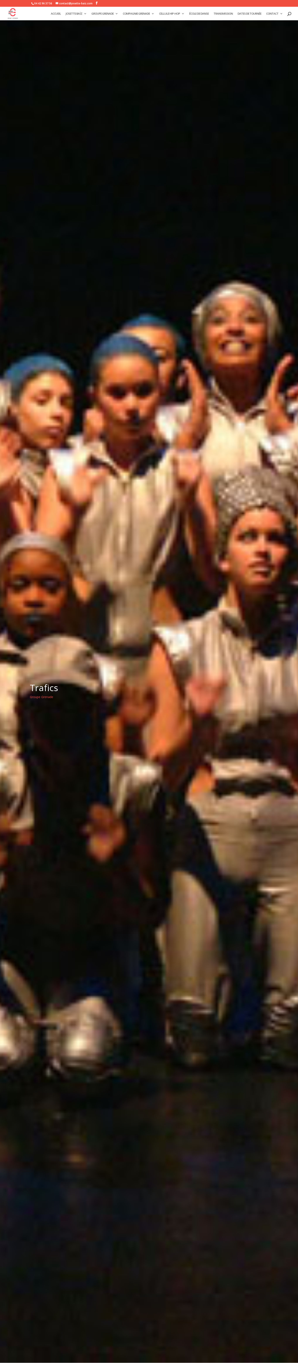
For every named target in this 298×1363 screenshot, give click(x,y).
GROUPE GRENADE (102, 13)
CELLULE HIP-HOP (169, 13)
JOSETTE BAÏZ (74, 13)
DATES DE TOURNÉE (249, 13)
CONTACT (272, 13)
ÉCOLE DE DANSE (199, 13)
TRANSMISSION (223, 13)
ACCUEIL (56, 13)
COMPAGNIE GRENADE (136, 13)
